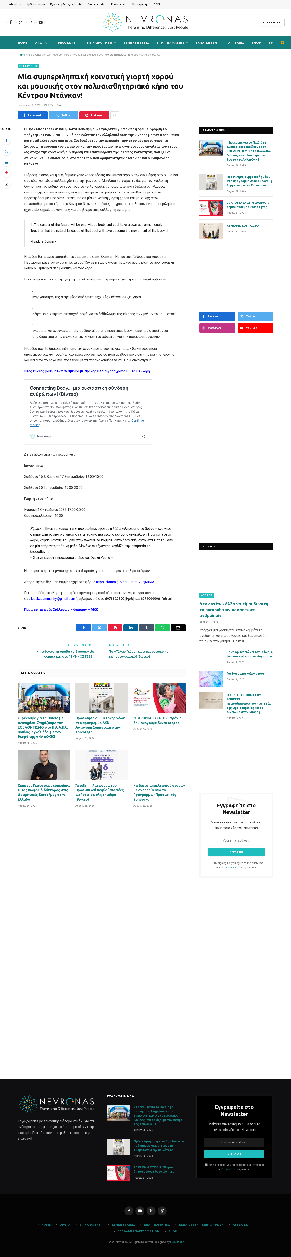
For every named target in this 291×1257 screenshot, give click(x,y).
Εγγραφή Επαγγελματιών (66, 4)
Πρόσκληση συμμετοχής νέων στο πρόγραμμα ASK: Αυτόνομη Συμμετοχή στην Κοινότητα (100, 725)
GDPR (157, 4)
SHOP (256, 42)
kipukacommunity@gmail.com (53, 599)
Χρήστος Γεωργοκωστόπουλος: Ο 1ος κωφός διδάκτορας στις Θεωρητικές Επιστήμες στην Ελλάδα (44, 792)
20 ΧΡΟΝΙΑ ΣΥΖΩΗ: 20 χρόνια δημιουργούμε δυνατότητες (157, 720)
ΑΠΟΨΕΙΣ (206, 595)
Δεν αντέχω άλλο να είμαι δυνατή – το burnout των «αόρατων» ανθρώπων (235, 609)
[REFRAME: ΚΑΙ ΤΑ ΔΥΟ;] (211, 231)
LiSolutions (177, 1242)
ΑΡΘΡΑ (41, 42)
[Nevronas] (145, 22)
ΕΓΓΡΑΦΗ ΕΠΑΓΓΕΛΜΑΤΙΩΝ (139, 1231)
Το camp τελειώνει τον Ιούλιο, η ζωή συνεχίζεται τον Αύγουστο (250, 654)
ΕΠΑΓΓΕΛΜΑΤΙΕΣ (170, 42)
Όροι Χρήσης (140, 4)
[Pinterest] (6, 173)
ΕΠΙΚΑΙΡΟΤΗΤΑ (99, 42)
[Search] (282, 43)
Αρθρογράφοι (35, 4)
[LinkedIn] (6, 162)
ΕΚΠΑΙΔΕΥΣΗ (206, 42)
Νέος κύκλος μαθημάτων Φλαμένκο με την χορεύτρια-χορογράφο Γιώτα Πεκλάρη (87, 371)
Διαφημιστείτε (97, 4)
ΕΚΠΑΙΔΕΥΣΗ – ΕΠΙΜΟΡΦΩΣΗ (201, 1224)
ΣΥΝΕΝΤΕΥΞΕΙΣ (136, 42)
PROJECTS (67, 42)
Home (23, 42)
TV (270, 42)
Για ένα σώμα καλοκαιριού (246, 673)
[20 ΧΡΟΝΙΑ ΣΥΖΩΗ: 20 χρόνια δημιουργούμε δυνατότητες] (159, 698)
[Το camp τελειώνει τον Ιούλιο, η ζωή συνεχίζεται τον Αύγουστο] (211, 657)
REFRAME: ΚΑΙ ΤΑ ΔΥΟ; (243, 225)
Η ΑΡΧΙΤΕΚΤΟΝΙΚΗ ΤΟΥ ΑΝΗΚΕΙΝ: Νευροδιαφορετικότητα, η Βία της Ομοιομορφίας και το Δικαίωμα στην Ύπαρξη (249, 703)
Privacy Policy (234, 867)
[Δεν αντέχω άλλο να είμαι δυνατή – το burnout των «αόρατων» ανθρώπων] (236, 577)
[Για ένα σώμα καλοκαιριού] (211, 679)
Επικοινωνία (118, 4)
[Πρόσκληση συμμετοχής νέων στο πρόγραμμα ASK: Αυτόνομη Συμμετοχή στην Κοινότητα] (101, 698)
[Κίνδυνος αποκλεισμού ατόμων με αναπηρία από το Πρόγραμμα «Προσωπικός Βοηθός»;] (159, 765)
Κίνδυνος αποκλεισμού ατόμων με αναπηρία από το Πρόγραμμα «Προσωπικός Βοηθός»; (159, 792)
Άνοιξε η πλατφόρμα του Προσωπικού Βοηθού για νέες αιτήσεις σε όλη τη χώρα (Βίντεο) (99, 792)
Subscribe (271, 22)
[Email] (6, 184)
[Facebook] (6, 140)
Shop (173, 1231)
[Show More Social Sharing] (114, 115)
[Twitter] (6, 151)
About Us (15, 4)
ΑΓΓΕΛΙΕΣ (236, 42)
